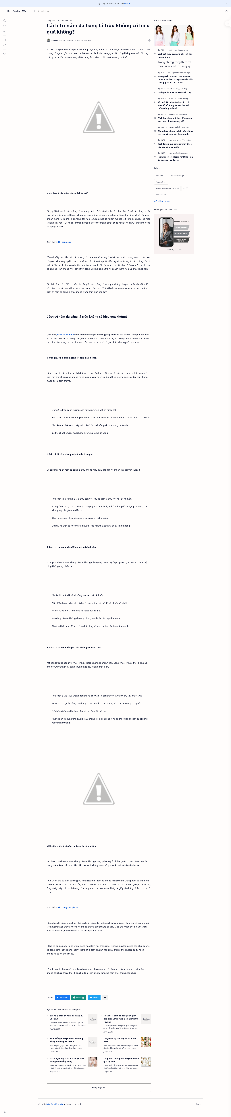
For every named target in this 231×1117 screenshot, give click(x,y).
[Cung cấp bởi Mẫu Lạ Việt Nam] (182, 72)
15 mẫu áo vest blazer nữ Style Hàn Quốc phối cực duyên (175, 158)
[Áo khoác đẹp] (189, 153)
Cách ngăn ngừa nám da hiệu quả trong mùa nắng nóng (67, 1060)
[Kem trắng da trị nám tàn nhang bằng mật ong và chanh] (92, 1042)
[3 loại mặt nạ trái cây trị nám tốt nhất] (146, 1042)
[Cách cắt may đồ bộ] (177, 98)
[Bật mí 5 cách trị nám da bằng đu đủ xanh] (92, 1019)
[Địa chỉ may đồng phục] (178, 114)
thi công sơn (65, 241)
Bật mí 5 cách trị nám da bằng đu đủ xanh (66, 1017)
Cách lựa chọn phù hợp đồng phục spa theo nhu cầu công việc (175, 119)
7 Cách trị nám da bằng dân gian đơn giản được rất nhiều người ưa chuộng (120, 1018)
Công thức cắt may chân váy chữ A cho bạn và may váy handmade (175, 132)
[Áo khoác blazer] (177, 153)
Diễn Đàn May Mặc (16, 11)
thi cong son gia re (68, 907)
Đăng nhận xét (98, 1087)
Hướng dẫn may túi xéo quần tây (174, 92)
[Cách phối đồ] (176, 127)
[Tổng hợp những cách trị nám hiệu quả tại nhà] (146, 1062)
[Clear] (76, 11)
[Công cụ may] (183, 50)
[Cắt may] (173, 50)
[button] (226, 11)
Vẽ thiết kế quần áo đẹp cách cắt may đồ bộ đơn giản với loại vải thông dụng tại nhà (174, 105)
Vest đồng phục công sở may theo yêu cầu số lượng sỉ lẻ (175, 145)
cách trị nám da (65, 334)
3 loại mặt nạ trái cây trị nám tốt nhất (119, 1040)
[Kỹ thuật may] (187, 127)
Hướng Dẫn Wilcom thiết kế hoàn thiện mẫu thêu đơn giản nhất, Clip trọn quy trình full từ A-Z (175, 79)
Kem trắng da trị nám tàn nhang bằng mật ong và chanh (66, 1040)
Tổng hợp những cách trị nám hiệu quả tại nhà (121, 1060)
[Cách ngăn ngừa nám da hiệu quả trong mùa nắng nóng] (92, 1062)
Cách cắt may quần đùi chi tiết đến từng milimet (175, 55)
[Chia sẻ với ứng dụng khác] (105, 997)
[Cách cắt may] (174, 88)
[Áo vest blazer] (176, 140)
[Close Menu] (227, 3)
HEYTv (127, 3)
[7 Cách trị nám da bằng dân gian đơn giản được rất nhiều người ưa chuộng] (146, 1019)
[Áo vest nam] (188, 140)
